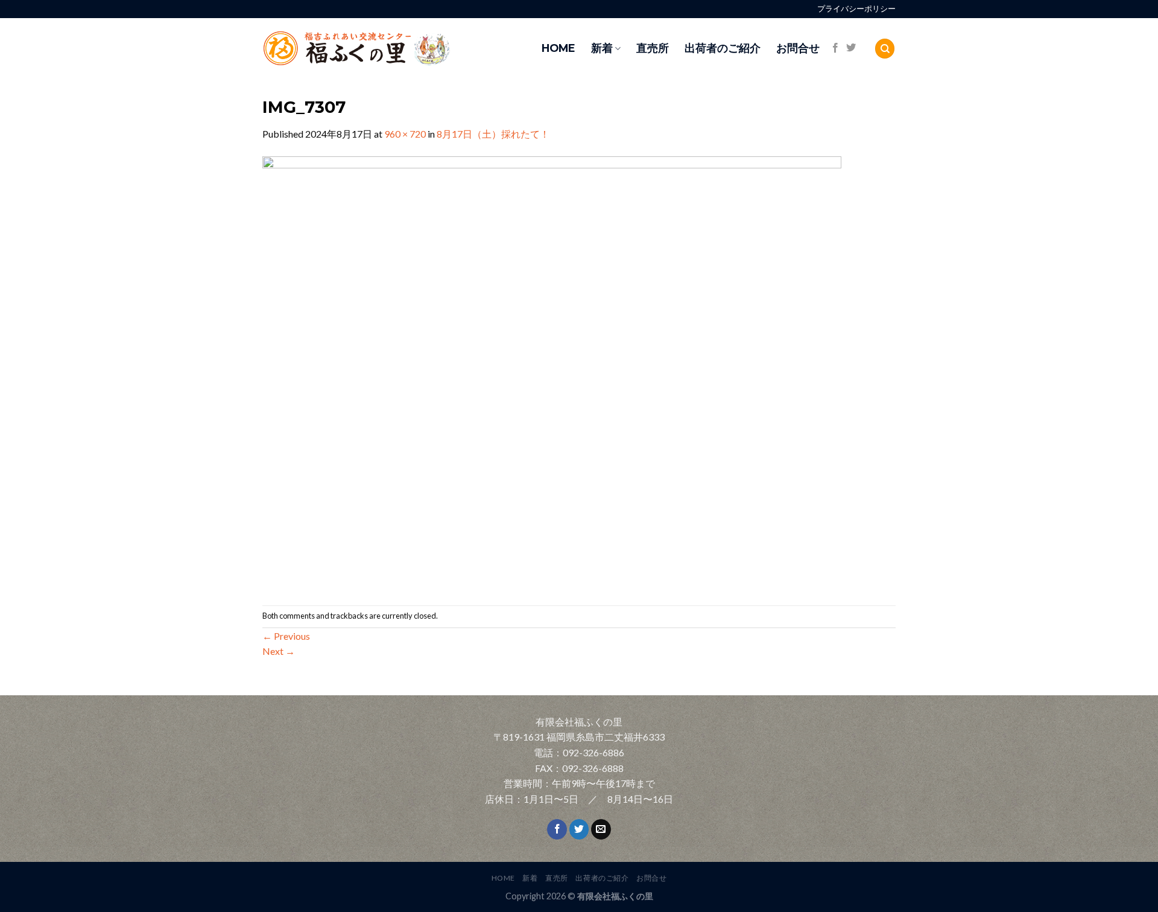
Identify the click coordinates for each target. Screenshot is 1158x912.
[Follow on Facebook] (835, 48)
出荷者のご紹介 (723, 48)
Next (278, 651)
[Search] (884, 49)
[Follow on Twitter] (851, 48)
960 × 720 (405, 133)
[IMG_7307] (551, 372)
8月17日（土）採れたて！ (493, 133)
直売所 (652, 48)
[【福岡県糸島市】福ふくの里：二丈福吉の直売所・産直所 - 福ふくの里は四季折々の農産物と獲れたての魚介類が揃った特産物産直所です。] (383, 48)
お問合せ (798, 48)
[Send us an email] (601, 829)
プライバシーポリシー (856, 8)
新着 (602, 48)
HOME (558, 48)
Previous (286, 636)
